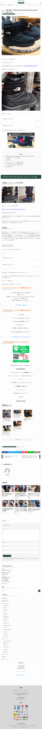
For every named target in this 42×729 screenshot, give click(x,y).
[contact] (24, 723)
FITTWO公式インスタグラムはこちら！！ (21, 336)
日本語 (19, 0)
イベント (5, 659)
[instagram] (19, 723)
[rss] (22, 723)
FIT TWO (7, 474)
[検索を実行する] (39, 591)
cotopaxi (6, 607)
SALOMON (6, 614)
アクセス (22, 725)
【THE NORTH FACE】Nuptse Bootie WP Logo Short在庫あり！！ (28, 419)
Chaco (5, 627)
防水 (18, 446)
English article (6, 600)
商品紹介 (4, 446)
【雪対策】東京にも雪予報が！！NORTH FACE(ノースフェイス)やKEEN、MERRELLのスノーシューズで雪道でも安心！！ (7, 420)
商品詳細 (8, 159)
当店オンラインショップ (6, 113)
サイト (4, 550)
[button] (40, 2)
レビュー (5, 654)
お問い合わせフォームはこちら (21, 671)
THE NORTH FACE (13, 446)
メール (4, 546)
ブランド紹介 (7, 647)
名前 (4, 542)
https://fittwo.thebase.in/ (22, 305)
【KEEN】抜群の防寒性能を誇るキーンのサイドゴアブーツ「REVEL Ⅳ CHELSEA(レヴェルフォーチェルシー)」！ (17, 416)
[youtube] (21, 723)
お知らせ (8, 446)
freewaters (6, 634)
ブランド (5, 603)
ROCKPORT (6, 605)
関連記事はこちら (10, 166)
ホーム (9, 725)
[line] (20, 723)
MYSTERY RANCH (8, 629)
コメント (5, 528)
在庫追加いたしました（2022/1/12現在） (14, 157)
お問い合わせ (32, 725)
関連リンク (27, 725)
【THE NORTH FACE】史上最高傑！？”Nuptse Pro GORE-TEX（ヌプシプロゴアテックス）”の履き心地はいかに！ (7, 434)
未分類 (5, 656)
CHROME (6, 623)
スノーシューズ (22, 446)
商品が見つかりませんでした (8, 118)
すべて (5, 638)
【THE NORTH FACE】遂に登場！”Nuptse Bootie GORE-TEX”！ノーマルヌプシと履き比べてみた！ (17, 429)
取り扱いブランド (14, 725)
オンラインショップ (10, 160)
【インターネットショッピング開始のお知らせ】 (15, 162)
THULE (6, 636)
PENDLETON (6, 616)
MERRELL (6, 618)
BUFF (5, 612)
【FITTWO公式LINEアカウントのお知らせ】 (14, 165)
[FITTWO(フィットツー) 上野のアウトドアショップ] (21, 2)
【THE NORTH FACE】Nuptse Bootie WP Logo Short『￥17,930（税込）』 (20, 156)
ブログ (19, 725)
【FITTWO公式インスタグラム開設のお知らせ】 (15, 163)
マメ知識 (6, 649)
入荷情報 (5, 598)
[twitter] (17, 723)
